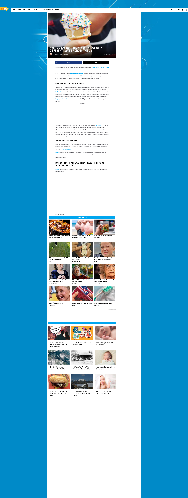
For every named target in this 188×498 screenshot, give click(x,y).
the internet (99, 125)
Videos (29, 9)
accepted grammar (68, 149)
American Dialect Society (76, 73)
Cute (24, 9)
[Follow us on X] (186, 10)
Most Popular (37, 9)
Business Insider (59, 92)
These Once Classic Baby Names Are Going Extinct (103, 392)
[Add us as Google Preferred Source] (175, 10)
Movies (57, 9)
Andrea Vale (55, 54)
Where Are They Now (48, 9)
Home (13, 9)
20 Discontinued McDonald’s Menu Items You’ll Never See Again (58, 393)
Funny (19, 9)
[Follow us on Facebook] (182, 10)
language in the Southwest (62, 99)
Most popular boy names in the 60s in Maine (105, 368)
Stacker (57, 152)
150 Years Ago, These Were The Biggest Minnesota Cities (82, 368)
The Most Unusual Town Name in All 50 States (82, 344)
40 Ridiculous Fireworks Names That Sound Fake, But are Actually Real (58, 344)
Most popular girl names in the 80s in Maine (105, 344)
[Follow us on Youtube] (179, 10)
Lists (62, 214)
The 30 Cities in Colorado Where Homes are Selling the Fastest (81, 393)
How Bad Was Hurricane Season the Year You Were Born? (58, 369)
